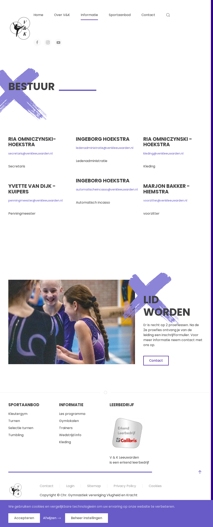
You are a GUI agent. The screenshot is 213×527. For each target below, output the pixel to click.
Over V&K (62, 14)
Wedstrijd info (70, 435)
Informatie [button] (89, 14)
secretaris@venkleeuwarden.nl (30, 153)
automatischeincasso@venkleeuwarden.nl (107, 189)
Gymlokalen (69, 420)
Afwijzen (49, 518)
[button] (168, 15)
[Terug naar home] (20, 29)
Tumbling (16, 435)
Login (70, 486)
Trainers (66, 428)
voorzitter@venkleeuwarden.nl (165, 200)
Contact (148, 14)
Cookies (155, 486)
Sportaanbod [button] (120, 14)
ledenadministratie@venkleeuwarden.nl (104, 148)
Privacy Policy (125, 486)
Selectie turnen (20, 428)
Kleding (65, 442)
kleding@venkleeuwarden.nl (163, 153)
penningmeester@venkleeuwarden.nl (35, 200)
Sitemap (94, 486)
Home (38, 14)
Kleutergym (17, 413)
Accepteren (24, 518)
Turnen (14, 420)
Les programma (72, 413)
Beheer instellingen (86, 518)
